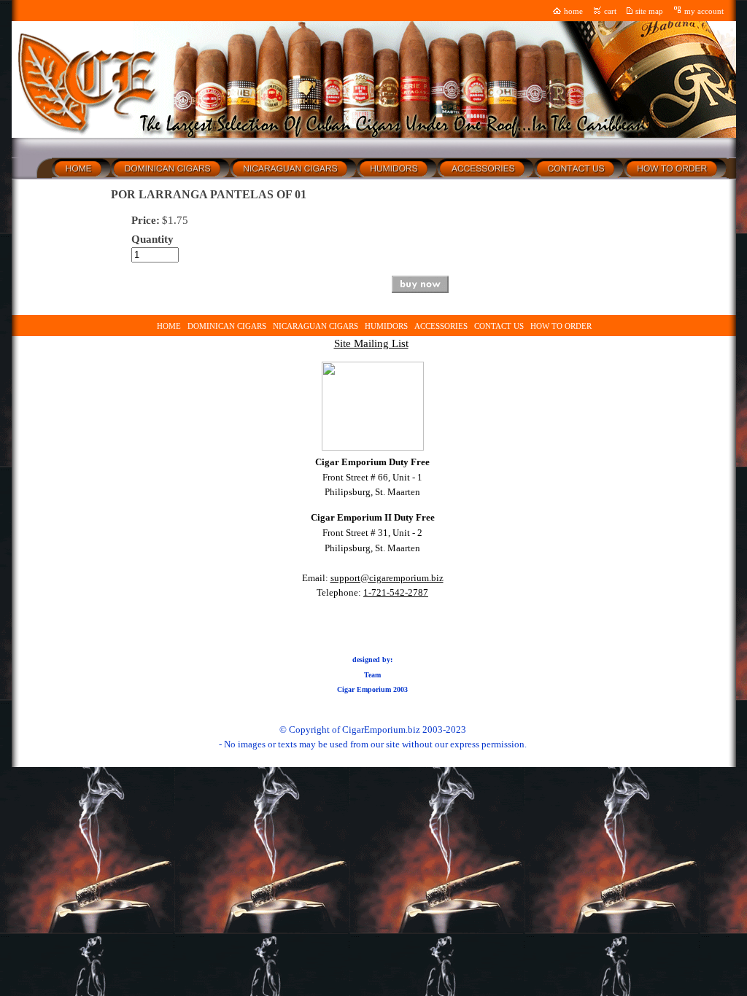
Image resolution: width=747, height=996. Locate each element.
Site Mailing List (371, 343)
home (573, 11)
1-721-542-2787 (395, 592)
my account (704, 11)
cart (610, 11)
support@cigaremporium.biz (387, 577)
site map (649, 11)
